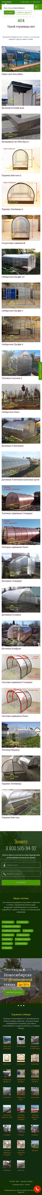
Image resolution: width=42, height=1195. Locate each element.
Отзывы (40, 368)
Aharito (27, 1185)
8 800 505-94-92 (21, 848)
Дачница (28, 931)
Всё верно (9, 12)
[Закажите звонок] (37, 1189)
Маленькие (21, 943)
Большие (7, 943)
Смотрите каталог (14, 992)
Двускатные (23, 935)
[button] (18, 1005)
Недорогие (8, 935)
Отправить (21, 882)
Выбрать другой (23, 12)
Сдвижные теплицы (11, 926)
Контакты (36, 2)
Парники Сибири (26, 1181)
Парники (7, 948)
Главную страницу (29, 37)
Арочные (7, 939)
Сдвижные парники (11, 931)
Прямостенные (23, 939)
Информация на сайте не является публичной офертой (21, 1191)
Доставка (26, 2)
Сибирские (23, 922)
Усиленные (8, 922)
